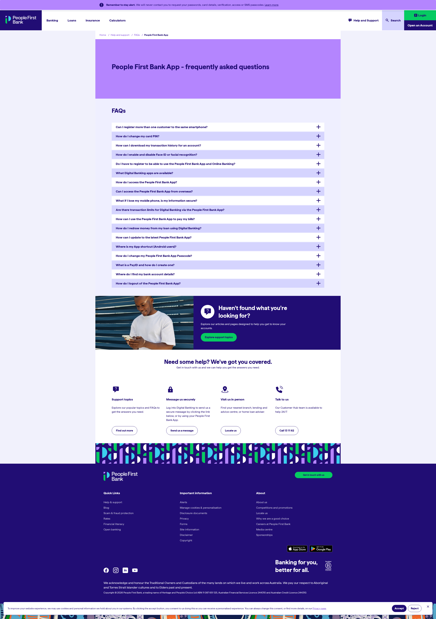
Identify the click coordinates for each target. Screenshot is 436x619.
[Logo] (121, 477)
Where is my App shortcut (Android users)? (146, 246)
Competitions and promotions (274, 507)
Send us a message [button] (181, 430)
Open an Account (420, 25)
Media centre (264, 529)
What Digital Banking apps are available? (144, 173)
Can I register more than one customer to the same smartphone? (161, 127)
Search (396, 20)
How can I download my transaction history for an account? (158, 145)
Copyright (186, 540)
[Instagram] (116, 572)
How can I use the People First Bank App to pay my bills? (155, 219)
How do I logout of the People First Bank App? (148, 283)
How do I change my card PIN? (137, 136)
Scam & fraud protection (119, 513)
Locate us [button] (231, 430)
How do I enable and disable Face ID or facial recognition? (156, 154)
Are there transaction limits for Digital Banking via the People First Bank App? (170, 209)
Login (422, 15)
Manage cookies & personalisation (200, 507)
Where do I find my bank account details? (145, 274)
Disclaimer (186, 534)
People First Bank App (156, 35)
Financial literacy (114, 524)
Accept (399, 608)
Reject (415, 608)
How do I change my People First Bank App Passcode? (154, 255)
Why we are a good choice (272, 518)
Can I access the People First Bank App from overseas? (154, 191)
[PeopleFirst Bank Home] (20, 22)
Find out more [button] (124, 430)
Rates (107, 518)
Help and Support (366, 20)
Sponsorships (264, 534)
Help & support (113, 502)
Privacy (184, 518)
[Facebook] (106, 572)
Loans (72, 20)
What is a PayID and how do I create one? (145, 265)
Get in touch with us (313, 475)
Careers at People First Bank (273, 524)
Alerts (183, 502)
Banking (52, 20)
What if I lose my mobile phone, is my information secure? (156, 200)
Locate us (262, 513)
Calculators (117, 20)
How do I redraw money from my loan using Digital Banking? (158, 228)
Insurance (93, 20)
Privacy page (319, 608)
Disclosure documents (193, 513)
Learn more (271, 4)
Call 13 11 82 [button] (286, 430)
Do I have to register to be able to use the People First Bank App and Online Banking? (175, 163)
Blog (106, 507)
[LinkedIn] (125, 572)
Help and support (120, 35)
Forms (183, 524)
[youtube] (135, 572)
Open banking (112, 529)
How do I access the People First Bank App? (146, 182)
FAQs (137, 35)
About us (261, 502)
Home (102, 35)
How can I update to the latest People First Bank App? (153, 237)
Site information (189, 529)
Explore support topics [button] (219, 337)
